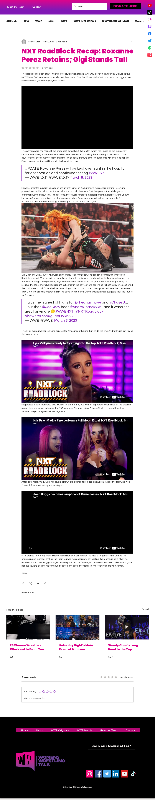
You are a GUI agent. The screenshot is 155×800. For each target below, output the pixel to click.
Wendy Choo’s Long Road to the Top (123, 647)
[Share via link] (45, 583)
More (138, 21)
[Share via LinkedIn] (37, 583)
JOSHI (51, 21)
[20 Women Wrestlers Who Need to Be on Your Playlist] (28, 627)
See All (145, 609)
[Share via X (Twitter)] (30, 583)
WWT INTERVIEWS (85, 21)
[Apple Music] (149, 55)
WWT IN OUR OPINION (115, 21)
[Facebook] (149, 33)
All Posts (11, 21)
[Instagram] (149, 19)
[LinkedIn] (115, 774)
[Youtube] (149, 5)
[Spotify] (149, 48)
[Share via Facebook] (22, 583)
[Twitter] (149, 41)
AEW (26, 21)
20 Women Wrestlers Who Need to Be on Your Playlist (27, 647)
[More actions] (132, 42)
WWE (38, 21)
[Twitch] (149, 26)
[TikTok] (149, 12)
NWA (64, 21)
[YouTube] (124, 774)
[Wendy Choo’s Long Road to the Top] (127, 627)
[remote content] (77, 117)
